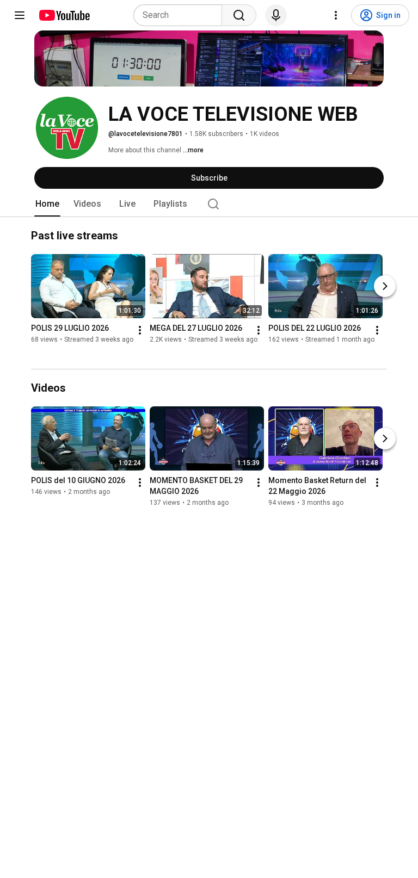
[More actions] (140, 331)
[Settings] (335, 15)
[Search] (239, 15)
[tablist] (209, 204)
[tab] (47, 204)
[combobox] (181, 15)
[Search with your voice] (276, 15)
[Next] (385, 287)
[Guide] (19, 15)
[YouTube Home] (63, 15)
